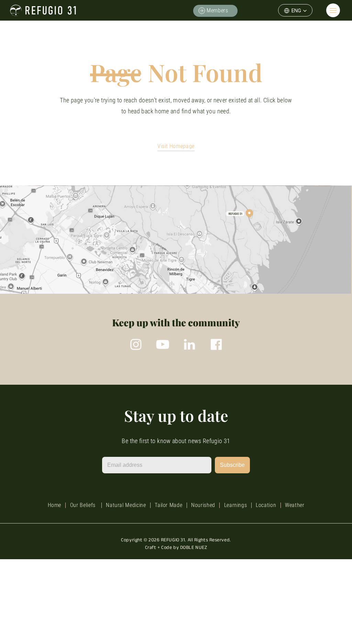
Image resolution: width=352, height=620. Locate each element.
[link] (234, 10)
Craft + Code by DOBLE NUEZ (176, 547)
